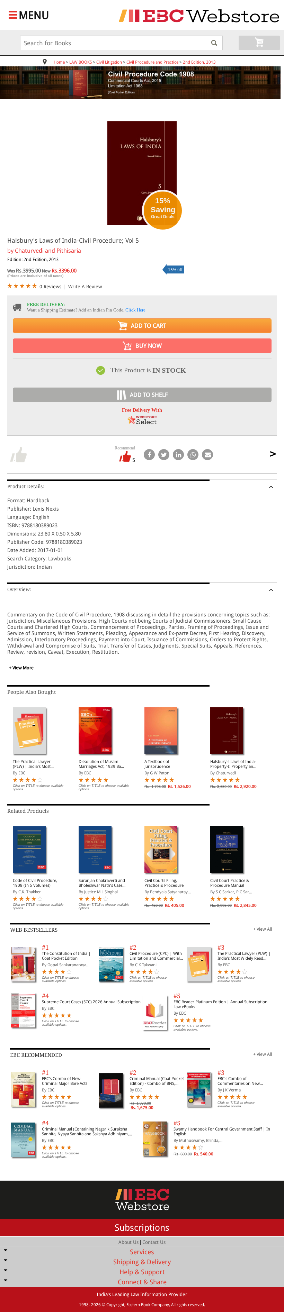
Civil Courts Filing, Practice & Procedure (164, 883)
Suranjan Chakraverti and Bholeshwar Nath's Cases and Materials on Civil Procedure (102, 883)
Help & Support (142, 1272)
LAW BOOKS (80, 62)
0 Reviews (50, 286)
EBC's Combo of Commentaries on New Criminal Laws (239, 1081)
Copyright (115, 1304)
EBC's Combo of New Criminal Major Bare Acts (64, 1081)
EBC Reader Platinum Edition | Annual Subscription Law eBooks (220, 1004)
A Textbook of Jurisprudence (157, 764)
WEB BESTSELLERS (33, 930)
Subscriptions (142, 1227)
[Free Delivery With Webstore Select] (142, 422)
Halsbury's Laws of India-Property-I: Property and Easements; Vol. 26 (233, 764)
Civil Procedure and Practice (152, 62)
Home (59, 62)
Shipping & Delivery (142, 1262)
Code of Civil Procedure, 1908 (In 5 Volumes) (35, 883)
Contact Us (154, 1242)
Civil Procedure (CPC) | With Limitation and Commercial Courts (156, 956)
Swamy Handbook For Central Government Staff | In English (222, 1131)
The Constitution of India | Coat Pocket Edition (66, 956)
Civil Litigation (109, 62)
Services (142, 1252)
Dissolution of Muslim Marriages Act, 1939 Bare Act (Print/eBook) (102, 764)
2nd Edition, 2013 (199, 62)
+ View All (262, 929)
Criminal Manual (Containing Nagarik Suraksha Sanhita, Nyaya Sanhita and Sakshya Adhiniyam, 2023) (85, 1131)
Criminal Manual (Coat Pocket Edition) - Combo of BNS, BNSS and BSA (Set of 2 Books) (157, 1081)
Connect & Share (142, 1282)
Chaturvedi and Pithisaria (48, 250)
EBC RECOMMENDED (36, 1055)
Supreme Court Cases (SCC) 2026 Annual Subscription (91, 1001)
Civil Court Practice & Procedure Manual (229, 883)
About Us (128, 1242)
